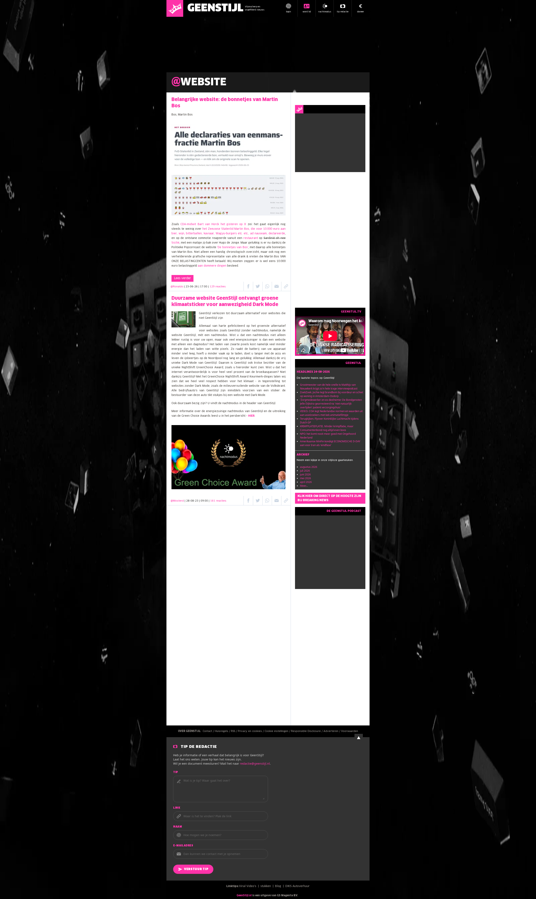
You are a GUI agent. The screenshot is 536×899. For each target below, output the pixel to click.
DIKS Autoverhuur (297, 886)
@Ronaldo (177, 286)
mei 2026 (305, 478)
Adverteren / (332, 731)
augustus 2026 (308, 467)
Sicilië (175, 242)
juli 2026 (305, 470)
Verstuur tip (196, 869)
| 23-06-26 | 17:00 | (205, 286)
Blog (278, 886)
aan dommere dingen (212, 266)
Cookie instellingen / (278, 731)
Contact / (209, 731)
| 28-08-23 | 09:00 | (205, 501)
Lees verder (182, 278)
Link (176, 808)
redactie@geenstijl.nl (255, 763)
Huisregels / (223, 731)
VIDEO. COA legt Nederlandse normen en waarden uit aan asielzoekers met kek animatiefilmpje (331, 413)
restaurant (251, 238)
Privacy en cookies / (251, 731)
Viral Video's (247, 886)
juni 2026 (305, 474)
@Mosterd (177, 501)
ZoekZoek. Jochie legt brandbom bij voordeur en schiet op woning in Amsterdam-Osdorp (331, 394)
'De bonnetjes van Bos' (232, 247)
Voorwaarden (349, 731)
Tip (175, 772)
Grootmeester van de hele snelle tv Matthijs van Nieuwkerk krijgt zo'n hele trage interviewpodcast (328, 386)
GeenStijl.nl (244, 895)
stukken (265, 886)
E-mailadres (183, 846)
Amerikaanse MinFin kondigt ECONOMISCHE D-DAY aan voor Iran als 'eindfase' (330, 443)
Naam (177, 827)
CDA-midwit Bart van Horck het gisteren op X (213, 224)
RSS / (234, 731)
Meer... (304, 486)
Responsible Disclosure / (307, 731)
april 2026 (306, 482)
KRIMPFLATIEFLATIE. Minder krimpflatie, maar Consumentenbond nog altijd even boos (326, 428)
